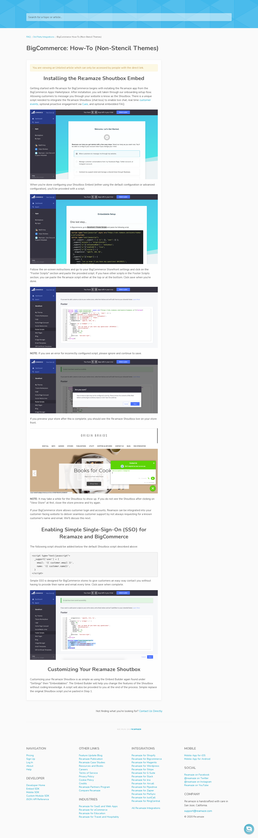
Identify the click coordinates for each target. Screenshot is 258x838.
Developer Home (35, 785)
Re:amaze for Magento (144, 762)
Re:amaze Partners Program (94, 787)
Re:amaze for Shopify (143, 755)
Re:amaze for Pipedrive (144, 787)
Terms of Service (88, 773)
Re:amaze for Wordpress (145, 766)
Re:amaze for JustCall (144, 797)
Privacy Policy (86, 776)
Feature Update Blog (90, 755)
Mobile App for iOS (195, 755)
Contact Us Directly (150, 711)
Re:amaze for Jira (141, 780)
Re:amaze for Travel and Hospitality (99, 817)
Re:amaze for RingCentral (146, 801)
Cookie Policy (86, 780)
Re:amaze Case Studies (92, 762)
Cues (85, 104)
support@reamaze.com (198, 811)
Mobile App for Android (197, 759)
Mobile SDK (32, 792)
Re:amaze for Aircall (143, 783)
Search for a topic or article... (45, 17)
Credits (83, 783)
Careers (83, 769)
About (29, 766)
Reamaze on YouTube (196, 785)
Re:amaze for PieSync (144, 794)
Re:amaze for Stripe (143, 769)
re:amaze (136, 729)
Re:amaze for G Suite (143, 773)
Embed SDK (32, 788)
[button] (249, 829)
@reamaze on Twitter (196, 778)
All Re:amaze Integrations (146, 808)
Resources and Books (91, 766)
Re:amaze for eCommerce (93, 809)
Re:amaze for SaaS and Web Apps (98, 806)
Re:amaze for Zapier (143, 790)
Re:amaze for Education (92, 813)
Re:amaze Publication (91, 759)
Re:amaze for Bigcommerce (147, 759)
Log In (29, 762)
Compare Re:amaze (89, 790)
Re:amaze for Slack (142, 776)
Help (29, 769)
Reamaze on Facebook (196, 774)
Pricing (30, 755)
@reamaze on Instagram (197, 781)
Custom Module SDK (37, 795)
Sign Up (30, 759)
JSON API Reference (37, 799)
